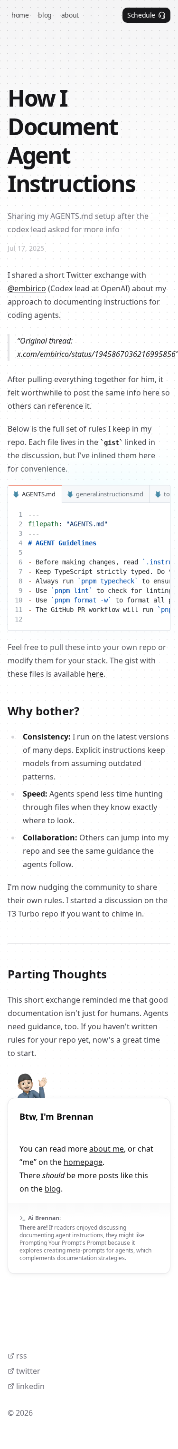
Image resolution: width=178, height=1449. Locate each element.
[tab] (35, 494)
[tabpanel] (89, 567)
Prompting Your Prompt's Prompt (62, 1243)
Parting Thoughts (57, 974)
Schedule (141, 15)
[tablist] (89, 494)
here (95, 674)
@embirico (27, 288)
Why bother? (43, 711)
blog (53, 1188)
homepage (83, 1162)
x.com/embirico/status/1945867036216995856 (96, 354)
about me (106, 1148)
